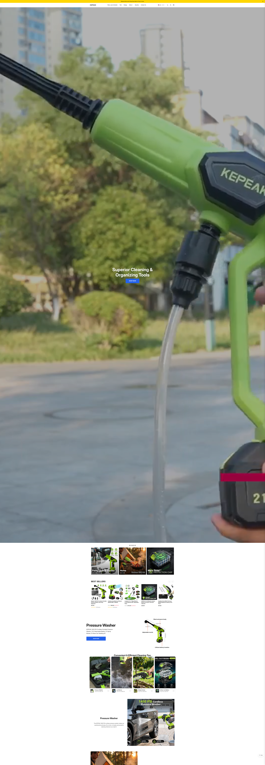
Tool (121, 5)
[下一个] (108, 672)
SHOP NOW (132, 281)
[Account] (170, 5)
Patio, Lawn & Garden (112, 5)
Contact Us (143, 5)
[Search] (167, 5)
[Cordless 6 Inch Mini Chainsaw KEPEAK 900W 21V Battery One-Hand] (166, 592)
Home (131, 5)
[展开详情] (108, 691)
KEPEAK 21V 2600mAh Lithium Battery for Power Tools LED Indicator (148, 602)
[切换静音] (108, 686)
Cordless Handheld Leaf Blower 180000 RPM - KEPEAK (115, 602)
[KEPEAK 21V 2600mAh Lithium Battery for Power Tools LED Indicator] (149, 592)
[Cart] (173, 5)
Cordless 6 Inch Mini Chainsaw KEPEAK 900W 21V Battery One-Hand (165, 602)
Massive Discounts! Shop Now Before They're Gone (132, 1)
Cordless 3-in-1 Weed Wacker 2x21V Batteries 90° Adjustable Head (132, 602)
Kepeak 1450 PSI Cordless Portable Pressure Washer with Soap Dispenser (99, 602)
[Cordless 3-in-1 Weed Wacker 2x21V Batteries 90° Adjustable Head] (132, 592)
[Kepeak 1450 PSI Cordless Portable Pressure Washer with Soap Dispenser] (99, 592)
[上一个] (91, 672)
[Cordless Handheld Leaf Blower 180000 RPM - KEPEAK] (116, 592)
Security (137, 5)
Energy (125, 5)
